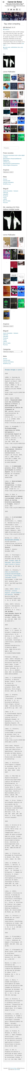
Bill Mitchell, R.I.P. (9, 27)
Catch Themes (17, 1069)
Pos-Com (5, 202)
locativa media (7, 47)
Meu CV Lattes (6, 200)
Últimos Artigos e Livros (13, 370)
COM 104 (5, 192)
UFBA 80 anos (6, 162)
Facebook (5, 196)
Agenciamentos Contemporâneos (11, 163)
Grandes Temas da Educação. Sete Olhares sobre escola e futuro (13, 562)
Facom (5, 197)
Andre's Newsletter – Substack (10, 191)
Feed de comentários (8, 182)
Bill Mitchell (15, 47)
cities (19, 47)
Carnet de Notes (15, 2)
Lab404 (5, 199)
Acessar (5, 179)
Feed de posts (6, 180)
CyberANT (5, 194)
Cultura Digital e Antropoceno (10, 165)
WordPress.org (6, 184)
